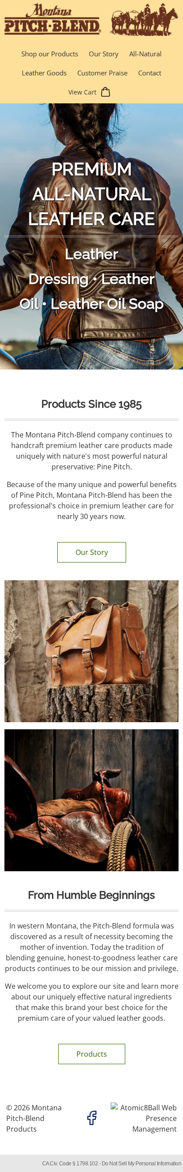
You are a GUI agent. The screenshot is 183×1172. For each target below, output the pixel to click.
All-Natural (145, 53)
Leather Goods (44, 72)
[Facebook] (91, 1118)
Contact (149, 72)
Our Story (104, 53)
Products (91, 1054)
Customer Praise (102, 72)
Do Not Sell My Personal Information (142, 1163)
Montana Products (34, 1118)
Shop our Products (49, 53)
